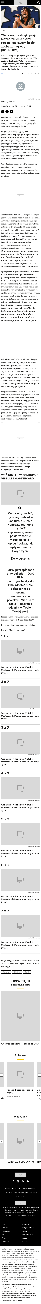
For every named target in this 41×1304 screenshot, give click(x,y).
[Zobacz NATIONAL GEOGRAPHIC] (20, 1141)
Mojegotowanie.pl (28, 1228)
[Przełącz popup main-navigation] (2, 2)
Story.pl (24, 1241)
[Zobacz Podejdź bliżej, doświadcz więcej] (20, 1074)
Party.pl (24, 1231)
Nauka (5, 30)
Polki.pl (4, 1235)
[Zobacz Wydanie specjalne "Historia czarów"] (20, 1016)
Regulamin (16, 1188)
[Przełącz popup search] (38, 2)
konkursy (6, 972)
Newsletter (34, 1192)
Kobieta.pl (5, 1228)
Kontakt (7, 1188)
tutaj (32, 625)
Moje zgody (21, 1196)
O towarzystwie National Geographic (15, 1192)
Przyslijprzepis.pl (27, 1235)
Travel (27, 972)
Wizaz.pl (24, 1238)
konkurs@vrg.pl (8, 620)
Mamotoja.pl (6, 1231)
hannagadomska (8, 101)
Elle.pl (3, 1224)
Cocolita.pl (5, 1241)
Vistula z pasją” (15, 131)
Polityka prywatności (29, 1188)
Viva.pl (4, 1238)
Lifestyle (17, 972)
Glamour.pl (25, 1224)
